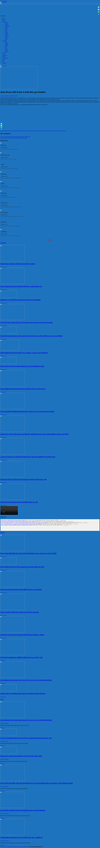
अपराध (1, 699)
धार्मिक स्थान (5, 55)
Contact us (15, 846)
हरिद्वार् (6, 39)
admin (7, 96)
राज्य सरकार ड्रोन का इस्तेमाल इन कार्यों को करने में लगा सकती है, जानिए (15, 136)
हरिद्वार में (2, 184)
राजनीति (4, 19)
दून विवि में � (4, 232)
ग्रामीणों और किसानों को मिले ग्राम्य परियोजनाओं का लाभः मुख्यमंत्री (13, 138)
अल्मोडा (6, 23)
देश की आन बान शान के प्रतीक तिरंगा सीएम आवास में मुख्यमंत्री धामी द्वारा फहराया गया (17, 521)
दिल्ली (6, 46)
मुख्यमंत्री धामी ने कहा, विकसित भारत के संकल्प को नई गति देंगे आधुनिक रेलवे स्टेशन (22, 694)
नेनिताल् (6, 33)
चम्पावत (6, 29)
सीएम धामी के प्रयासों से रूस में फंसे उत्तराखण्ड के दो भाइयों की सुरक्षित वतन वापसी (22, 366)
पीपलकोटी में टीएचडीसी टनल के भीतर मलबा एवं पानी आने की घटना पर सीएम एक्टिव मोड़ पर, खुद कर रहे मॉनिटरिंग (31, 336)
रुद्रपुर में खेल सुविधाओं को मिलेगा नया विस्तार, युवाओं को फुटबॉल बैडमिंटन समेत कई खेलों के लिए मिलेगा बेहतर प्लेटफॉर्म (23, 522)
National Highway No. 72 (52, 130)
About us (2, 846)
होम (3, 18)
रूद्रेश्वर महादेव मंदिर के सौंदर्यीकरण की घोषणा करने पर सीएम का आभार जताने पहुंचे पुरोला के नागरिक (27, 412)
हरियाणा (6, 50)
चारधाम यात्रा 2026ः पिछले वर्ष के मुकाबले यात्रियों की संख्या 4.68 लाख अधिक (21, 590)
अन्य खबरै (4, 63)
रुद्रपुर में (2, 165)
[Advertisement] (35, 115)
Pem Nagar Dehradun (61, 130)
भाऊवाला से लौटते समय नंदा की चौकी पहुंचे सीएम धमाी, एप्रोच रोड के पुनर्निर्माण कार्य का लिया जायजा (27, 457)
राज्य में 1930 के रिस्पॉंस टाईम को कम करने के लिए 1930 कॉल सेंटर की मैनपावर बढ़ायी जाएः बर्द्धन (26, 738)
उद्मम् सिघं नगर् (7, 26)
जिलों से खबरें (3, 243)
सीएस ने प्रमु (3, 174)
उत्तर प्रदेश (6, 45)
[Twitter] (50, 125)
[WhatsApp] (50, 127)
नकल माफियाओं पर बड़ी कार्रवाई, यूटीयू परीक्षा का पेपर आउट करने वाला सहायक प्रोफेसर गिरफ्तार (26, 680)
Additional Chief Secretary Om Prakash (8, 130)
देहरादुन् (6, 31)
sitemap (20, 846)
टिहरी (6, 30)
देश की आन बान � (5, 155)
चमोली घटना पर (4, 203)
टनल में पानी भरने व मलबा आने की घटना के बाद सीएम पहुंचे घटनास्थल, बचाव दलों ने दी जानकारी (26, 323)
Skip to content (3, 1)
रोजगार (4, 59)
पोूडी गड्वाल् (7, 35)
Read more (2, 728)
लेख (3, 61)
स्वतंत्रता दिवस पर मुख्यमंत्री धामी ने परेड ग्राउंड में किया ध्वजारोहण (17, 264)
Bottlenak (19, 130)
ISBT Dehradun (24, 130)
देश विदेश (4, 53)
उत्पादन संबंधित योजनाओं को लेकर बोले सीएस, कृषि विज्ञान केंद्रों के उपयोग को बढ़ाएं (22, 389)
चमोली (6, 27)
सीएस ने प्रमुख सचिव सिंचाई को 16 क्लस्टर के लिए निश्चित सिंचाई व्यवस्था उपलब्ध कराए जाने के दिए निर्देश (20, 524)
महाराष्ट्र (6, 49)
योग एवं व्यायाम (5, 58)
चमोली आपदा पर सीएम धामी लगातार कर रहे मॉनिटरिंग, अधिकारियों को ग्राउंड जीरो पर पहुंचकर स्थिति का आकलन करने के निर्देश (34, 434)
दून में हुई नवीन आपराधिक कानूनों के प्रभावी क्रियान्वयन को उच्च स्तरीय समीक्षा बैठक (22, 811)
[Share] (50, 129)
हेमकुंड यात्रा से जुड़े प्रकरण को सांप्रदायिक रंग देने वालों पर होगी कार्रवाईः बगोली (21, 756)
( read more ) (63, 520)
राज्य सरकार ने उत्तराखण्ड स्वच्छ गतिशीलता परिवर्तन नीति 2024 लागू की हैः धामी (21, 658)
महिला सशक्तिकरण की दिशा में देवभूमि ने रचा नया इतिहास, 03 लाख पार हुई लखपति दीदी (24, 353)
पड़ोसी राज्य (5, 41)
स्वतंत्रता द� (3, 146)
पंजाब (6, 42)
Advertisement (8, 846)
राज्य (3, 21)
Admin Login (25, 846)
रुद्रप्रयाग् (6, 38)
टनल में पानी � (4, 213)
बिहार (6, 47)
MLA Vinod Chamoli (43, 130)
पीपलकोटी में (3, 222)
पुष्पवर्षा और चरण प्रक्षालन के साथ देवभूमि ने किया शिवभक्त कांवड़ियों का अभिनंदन (22, 635)
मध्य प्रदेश (6, 51)
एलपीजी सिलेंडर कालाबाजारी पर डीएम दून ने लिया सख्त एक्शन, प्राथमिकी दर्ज (21, 838)
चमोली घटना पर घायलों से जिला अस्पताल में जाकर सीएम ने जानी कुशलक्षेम (20, 300)
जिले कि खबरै (5, 22)
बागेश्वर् (6, 37)
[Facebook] (50, 124)
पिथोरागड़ (6, 34)
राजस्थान (6, 43)
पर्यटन (4, 54)
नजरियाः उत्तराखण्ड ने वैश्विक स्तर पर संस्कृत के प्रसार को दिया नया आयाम (19, 612)
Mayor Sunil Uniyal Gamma (33, 130)
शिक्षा (4, 62)
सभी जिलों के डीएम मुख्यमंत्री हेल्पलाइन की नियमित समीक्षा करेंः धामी (19, 502)
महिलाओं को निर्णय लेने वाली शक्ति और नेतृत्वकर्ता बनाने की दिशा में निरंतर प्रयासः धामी (23, 480)
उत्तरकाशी (6, 25)
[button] (3, 16)
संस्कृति (4, 57)
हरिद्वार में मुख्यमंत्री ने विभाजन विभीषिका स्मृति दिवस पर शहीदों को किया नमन (21, 287)
